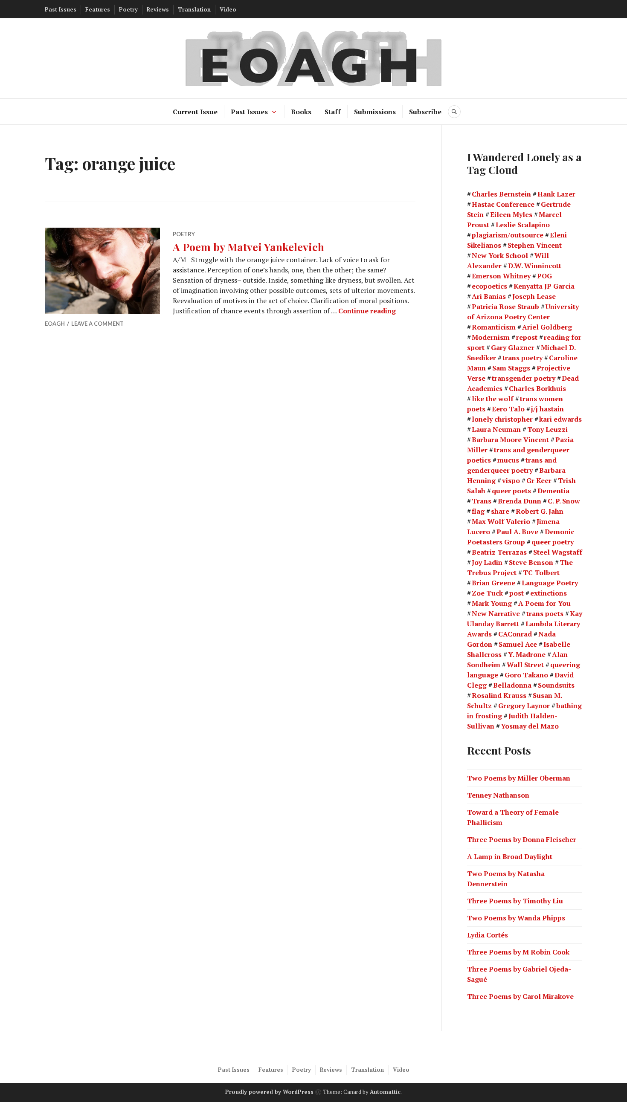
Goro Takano (526, 675)
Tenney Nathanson (498, 795)
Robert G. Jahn (539, 511)
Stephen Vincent (535, 245)
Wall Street (525, 664)
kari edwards (560, 419)
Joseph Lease (534, 296)
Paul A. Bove (517, 531)
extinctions (548, 593)
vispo (511, 480)
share (500, 511)
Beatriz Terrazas (499, 552)
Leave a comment (97, 323)
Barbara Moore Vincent (510, 439)
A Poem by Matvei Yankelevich (248, 247)
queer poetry (552, 542)
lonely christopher (502, 419)
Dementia (553, 490)
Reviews (158, 9)
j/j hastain (547, 409)
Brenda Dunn (519, 501)
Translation (194, 9)
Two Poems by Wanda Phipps (516, 918)
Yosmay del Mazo (530, 726)
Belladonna (512, 685)
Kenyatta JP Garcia (544, 286)
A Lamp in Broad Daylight (509, 856)
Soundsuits (556, 685)
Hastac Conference (503, 204)
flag (478, 511)
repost (526, 337)
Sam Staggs (511, 368)
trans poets (544, 613)
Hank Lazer (556, 194)
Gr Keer (539, 480)
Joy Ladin (487, 562)
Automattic (385, 1092)
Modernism (491, 337)
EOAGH (55, 323)
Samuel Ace (518, 644)
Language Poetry (550, 582)
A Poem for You (544, 603)
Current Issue (195, 111)
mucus (508, 460)
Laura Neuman (496, 429)
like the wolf (493, 398)
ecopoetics (489, 286)
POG (544, 276)
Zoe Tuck (487, 593)
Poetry (128, 9)
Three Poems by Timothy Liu (515, 900)
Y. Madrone (527, 654)
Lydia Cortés (487, 935)
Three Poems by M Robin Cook (518, 952)
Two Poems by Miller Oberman (518, 778)
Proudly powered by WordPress (269, 1092)
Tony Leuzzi (547, 429)
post (516, 593)
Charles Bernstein (501, 194)
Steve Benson (531, 562)
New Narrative (496, 613)
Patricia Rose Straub (505, 306)
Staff (333, 111)
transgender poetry (523, 378)
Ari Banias (489, 296)
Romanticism (494, 327)
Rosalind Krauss (499, 695)
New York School (500, 255)
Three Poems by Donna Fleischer (521, 839)
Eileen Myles (511, 214)
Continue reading (367, 310)
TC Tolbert (541, 572)
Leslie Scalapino (523, 224)
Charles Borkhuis (537, 388)
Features (97, 9)
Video (228, 9)
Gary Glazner (512, 347)
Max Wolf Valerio (501, 521)
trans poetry (522, 357)
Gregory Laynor (524, 705)
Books (301, 111)
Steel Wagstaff (557, 552)
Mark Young (492, 603)
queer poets (511, 490)
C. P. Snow (564, 501)
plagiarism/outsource (507, 235)
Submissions (375, 111)
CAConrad (515, 634)
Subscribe (425, 111)
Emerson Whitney (501, 276)
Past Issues (60, 9)
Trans (481, 501)
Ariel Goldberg (547, 327)
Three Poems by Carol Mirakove (520, 996)
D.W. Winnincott (534, 265)
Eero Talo (508, 409)
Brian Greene (493, 582)
